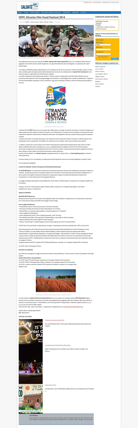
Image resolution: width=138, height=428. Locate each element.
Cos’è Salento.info (97, 2)
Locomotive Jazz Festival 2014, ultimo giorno (57, 345)
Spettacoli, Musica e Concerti (51, 12)
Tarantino (97, 86)
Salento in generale (43, 22)
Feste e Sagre (34, 12)
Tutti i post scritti (88, 419)
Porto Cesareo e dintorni (101, 79)
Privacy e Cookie (115, 2)
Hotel (99, 23)
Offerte (83, 12)
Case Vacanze (102, 29)
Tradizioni (75, 12)
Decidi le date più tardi (103, 56)
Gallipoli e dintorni (99, 76)
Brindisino (97, 81)
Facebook (71, 419)
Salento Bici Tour (78, 306)
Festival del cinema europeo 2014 (54, 320)
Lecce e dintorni (99, 69)
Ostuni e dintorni (99, 84)
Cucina (26, 12)
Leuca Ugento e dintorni (101, 74)
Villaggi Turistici (103, 21)
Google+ (81, 419)
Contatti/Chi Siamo (88, 2)
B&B (99, 25)
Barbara (27, 22)
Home (20, 12)
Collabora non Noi (106, 2)
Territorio (66, 12)
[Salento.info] (30, 9)
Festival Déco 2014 (50, 385)
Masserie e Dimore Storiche (106, 27)
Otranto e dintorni (35, 22)
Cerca (114, 58)
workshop (47, 147)
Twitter (76, 419)
